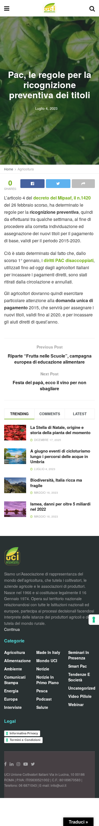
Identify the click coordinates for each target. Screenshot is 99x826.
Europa (11, 699)
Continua (12, 629)
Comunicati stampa (15, 679)
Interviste (13, 707)
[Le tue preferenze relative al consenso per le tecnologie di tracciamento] (94, 619)
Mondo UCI (46, 660)
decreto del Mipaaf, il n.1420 (62, 198)
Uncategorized (81, 688)
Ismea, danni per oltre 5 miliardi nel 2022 (60, 506)
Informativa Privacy (24, 733)
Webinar (76, 704)
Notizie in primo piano (47, 679)
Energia (11, 690)
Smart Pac (77, 666)
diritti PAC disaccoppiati (69, 260)
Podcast (44, 699)
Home (8, 169)
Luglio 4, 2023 (46, 108)
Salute (42, 707)
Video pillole (80, 696)
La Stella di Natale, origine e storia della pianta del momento (60, 430)
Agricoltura (26, 169)
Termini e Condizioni (25, 740)
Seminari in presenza (78, 655)
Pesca (42, 690)
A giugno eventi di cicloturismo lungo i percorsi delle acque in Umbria (60, 456)
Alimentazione (17, 660)
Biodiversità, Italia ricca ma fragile (56, 482)
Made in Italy (48, 652)
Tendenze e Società (79, 677)
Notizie (42, 669)
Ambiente (13, 669)
